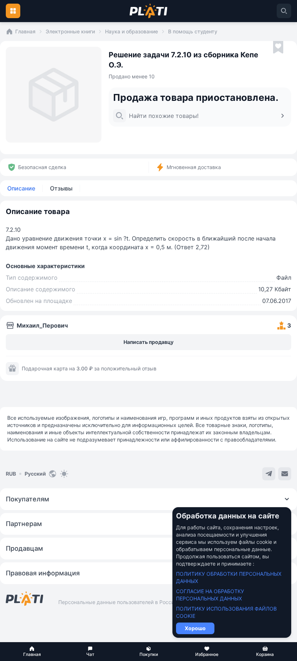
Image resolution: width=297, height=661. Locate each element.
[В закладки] (278, 47)
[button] (32, 652)
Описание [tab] (21, 188)
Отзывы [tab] (61, 188)
